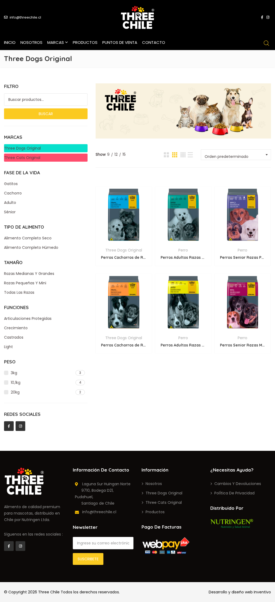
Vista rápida (123, 211)
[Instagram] (20, 426)
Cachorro (13, 193)
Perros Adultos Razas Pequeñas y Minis (183, 257)
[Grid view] (166, 154)
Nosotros (31, 42)
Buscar (46, 113)
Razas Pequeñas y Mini (25, 283)
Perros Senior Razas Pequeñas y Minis (242, 257)
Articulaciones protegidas (28, 318)
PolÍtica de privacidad (234, 493)
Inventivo (262, 592)
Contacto (153, 42)
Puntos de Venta (119, 42)
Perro (183, 250)
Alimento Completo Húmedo (31, 247)
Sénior (10, 212)
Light (8, 346)
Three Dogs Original (123, 250)
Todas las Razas (19, 292)
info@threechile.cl (25, 17)
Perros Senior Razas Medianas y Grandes (242, 345)
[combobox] (236, 154)
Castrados (13, 337)
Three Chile (49, 592)
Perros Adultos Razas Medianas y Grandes (183, 345)
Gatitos (11, 183)
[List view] (190, 154)
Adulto (10, 202)
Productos (85, 42)
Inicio (10, 42)
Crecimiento (16, 328)
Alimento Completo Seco (28, 238)
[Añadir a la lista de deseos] (123, 239)
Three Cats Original (22, 157)
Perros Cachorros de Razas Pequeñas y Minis (123, 257)
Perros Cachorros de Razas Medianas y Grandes (123, 345)
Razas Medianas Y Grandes (29, 273)
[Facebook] (9, 426)
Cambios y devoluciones (237, 483)
